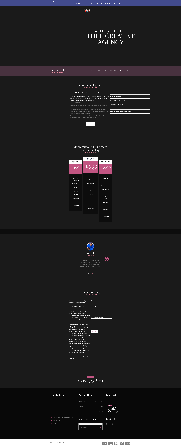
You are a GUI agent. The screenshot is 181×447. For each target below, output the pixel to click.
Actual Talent (59, 70)
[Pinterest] (122, 424)
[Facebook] (51, 2)
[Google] (57, 2)
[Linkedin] (118, 424)
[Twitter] (54, 2)
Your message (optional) (97, 317)
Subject (93, 312)
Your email (93, 306)
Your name (93, 300)
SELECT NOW (76, 205)
